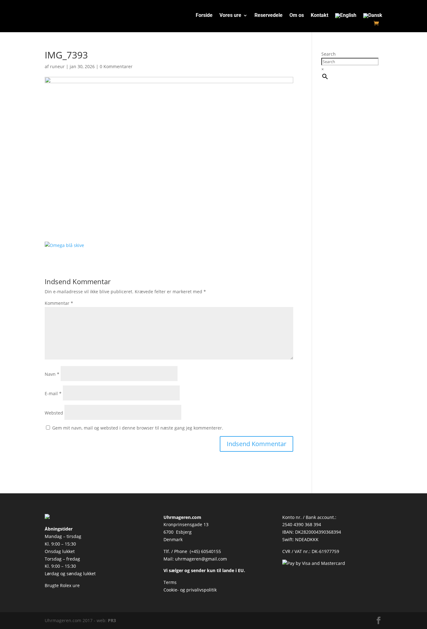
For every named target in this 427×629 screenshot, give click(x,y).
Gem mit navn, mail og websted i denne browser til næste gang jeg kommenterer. (137, 428)
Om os (296, 15)
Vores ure (230, 15)
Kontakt (319, 15)
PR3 (112, 620)
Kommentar (59, 303)
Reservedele (268, 15)
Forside (204, 15)
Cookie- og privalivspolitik (190, 590)
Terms (170, 582)
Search (328, 54)
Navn (52, 374)
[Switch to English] (345, 17)
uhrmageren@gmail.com (201, 559)
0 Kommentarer (116, 66)
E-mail (53, 393)
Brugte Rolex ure (62, 585)
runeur (57, 66)
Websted (54, 413)
